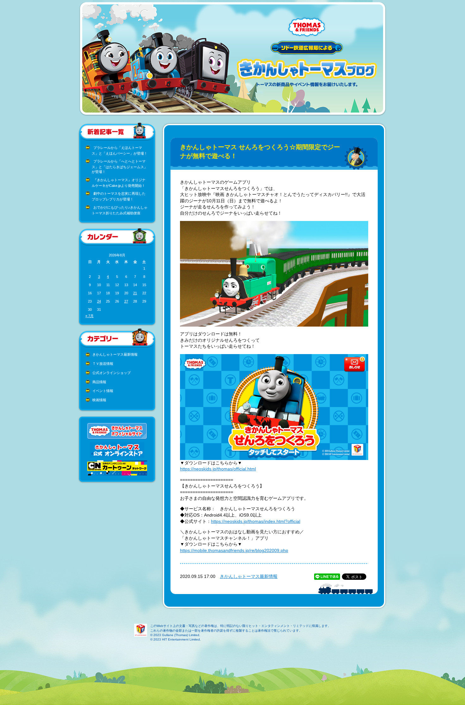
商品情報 (99, 382)
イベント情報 (102, 391)
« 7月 (89, 316)
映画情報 (99, 400)
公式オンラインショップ (111, 373)
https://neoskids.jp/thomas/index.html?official (255, 521)
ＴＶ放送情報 (102, 363)
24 (99, 301)
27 (126, 301)
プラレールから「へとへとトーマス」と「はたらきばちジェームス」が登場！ (119, 166)
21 (135, 293)
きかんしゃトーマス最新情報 (115, 354)
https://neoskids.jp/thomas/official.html (218, 468)
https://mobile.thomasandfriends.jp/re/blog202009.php (234, 550)
